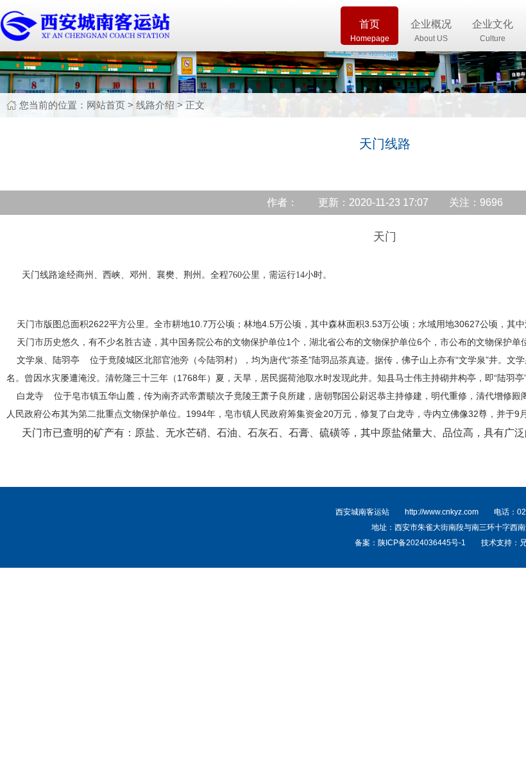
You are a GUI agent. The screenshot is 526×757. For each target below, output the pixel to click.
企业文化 (492, 31)
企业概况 (431, 31)
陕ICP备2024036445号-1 (422, 542)
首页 (369, 31)
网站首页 (106, 104)
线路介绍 (155, 104)
